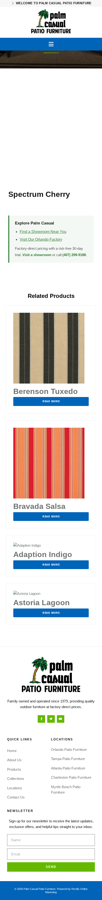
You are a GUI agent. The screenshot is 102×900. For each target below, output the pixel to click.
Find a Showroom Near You (43, 232)
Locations (14, 788)
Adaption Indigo (42, 554)
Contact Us (16, 797)
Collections (15, 779)
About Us (14, 760)
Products (14, 769)
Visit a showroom (36, 255)
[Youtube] (60, 719)
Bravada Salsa (39, 506)
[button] (51, 44)
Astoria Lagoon (41, 602)
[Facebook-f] (41, 719)
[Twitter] (51, 719)
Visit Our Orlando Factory (41, 239)
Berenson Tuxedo (45, 391)
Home (12, 751)
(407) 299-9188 (74, 255)
